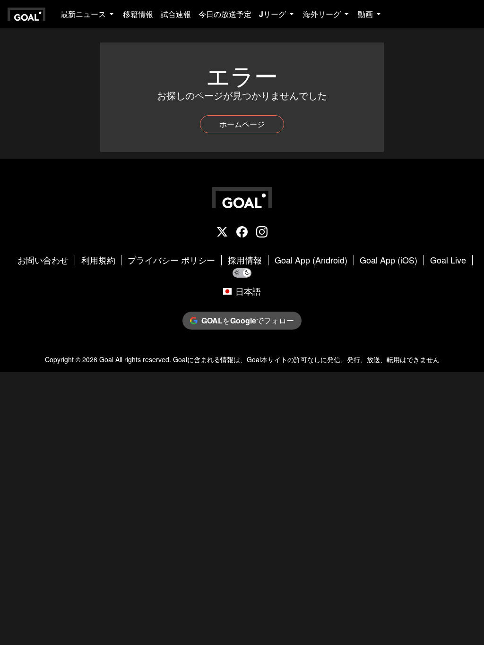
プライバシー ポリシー (171, 260)
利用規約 (98, 260)
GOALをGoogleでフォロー (247, 320)
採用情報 (245, 260)
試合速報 (176, 13)
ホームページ (242, 124)
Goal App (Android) (311, 260)
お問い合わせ (43, 260)
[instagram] (261, 233)
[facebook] (242, 233)
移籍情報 (138, 13)
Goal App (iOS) (388, 260)
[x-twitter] (222, 233)
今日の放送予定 (225, 13)
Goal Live (448, 260)
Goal (106, 359)
